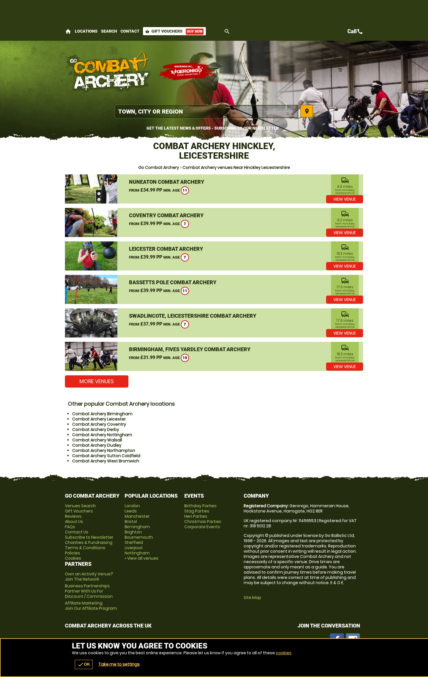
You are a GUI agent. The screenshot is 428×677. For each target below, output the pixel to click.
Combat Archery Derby (95, 429)
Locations (86, 31)
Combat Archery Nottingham (102, 435)
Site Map (252, 597)
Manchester (137, 516)
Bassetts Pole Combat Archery (172, 282)
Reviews (73, 516)
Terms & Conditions (85, 548)
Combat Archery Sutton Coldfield (106, 456)
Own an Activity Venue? (89, 576)
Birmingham (137, 527)
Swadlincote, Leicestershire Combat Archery (192, 316)
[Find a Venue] (206, 111)
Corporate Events (202, 527)
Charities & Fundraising (88, 542)
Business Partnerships (89, 591)
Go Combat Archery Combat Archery (108, 71)
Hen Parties (195, 516)
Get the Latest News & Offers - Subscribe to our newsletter (212, 128)
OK (83, 664)
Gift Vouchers (173, 31)
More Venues (96, 381)
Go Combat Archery (158, 167)
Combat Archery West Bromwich (105, 461)
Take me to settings (119, 664)
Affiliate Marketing (91, 605)
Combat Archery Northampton (103, 450)
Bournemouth (139, 537)
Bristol (131, 521)
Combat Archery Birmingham (102, 414)
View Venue (344, 199)
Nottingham (137, 553)
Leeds (131, 511)
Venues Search (80, 506)
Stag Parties (196, 511)
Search (109, 31)
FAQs (70, 527)
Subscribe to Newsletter (89, 537)
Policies (72, 553)
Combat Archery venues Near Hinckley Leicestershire (236, 167)
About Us (74, 521)
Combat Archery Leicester (99, 419)
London (132, 506)
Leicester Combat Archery (166, 249)
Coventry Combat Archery (166, 215)
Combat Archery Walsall (97, 440)
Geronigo (187, 71)
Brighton (133, 532)
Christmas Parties (202, 521)
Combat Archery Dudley (96, 445)
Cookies (73, 558)
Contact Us (76, 532)
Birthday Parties (200, 506)
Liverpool (133, 548)
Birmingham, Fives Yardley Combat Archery (189, 349)
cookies (283, 653)
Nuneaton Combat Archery (166, 182)
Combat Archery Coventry (99, 424)
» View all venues (141, 558)
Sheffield (134, 542)
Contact (130, 31)
